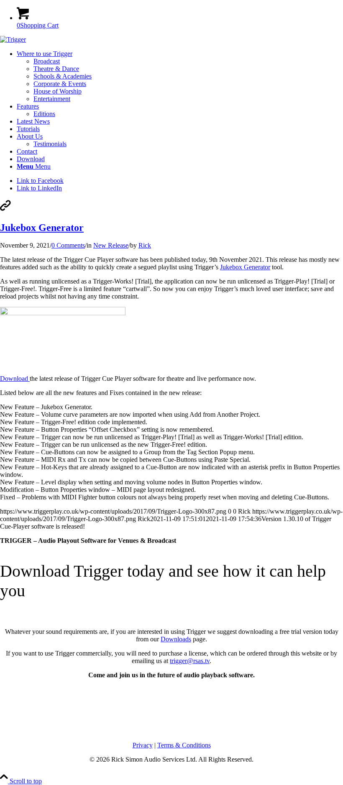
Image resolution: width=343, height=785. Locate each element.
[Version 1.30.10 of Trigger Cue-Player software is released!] (5, 209)
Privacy (143, 745)
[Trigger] (13, 39)
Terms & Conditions (184, 745)
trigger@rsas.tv (190, 660)
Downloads (176, 639)
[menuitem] (180, 76)
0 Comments (68, 245)
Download (15, 378)
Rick (144, 245)
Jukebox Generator (42, 227)
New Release (110, 245)
